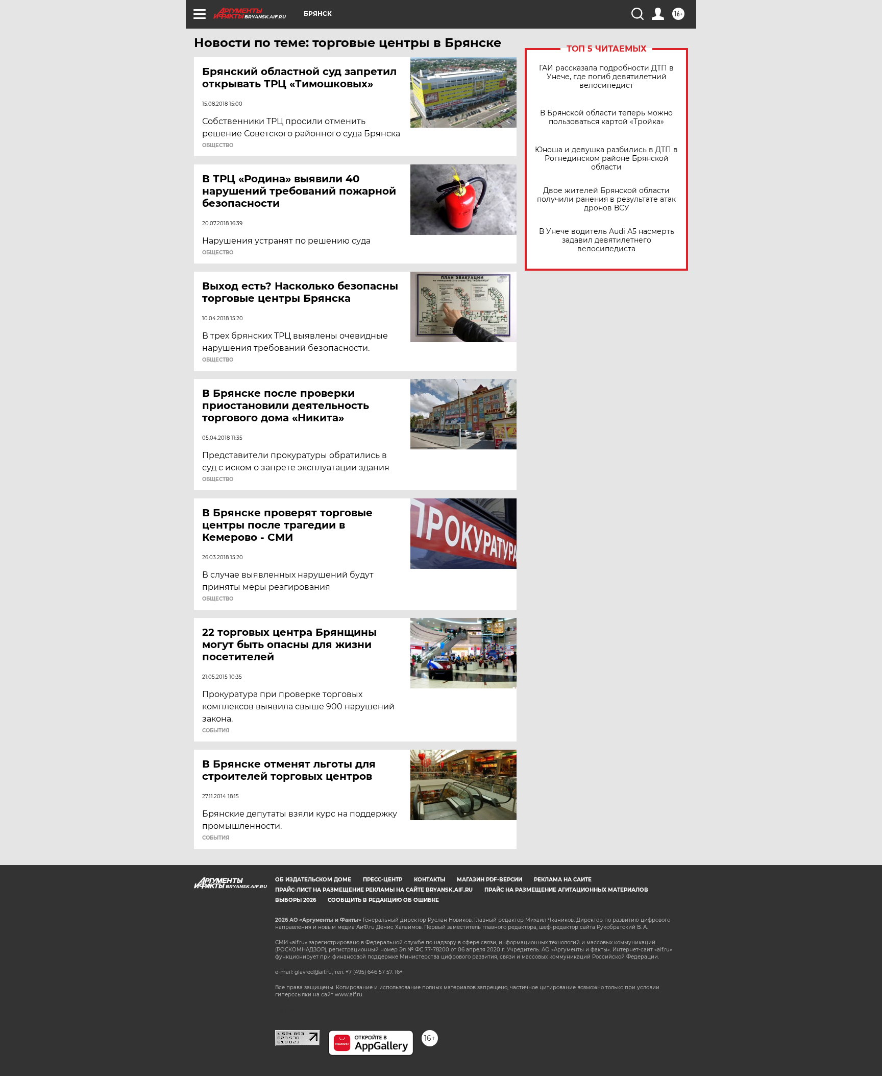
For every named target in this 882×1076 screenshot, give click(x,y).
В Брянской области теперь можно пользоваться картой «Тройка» (606, 117)
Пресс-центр (382, 879)
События (215, 730)
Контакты (429, 879)
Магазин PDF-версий (489, 879)
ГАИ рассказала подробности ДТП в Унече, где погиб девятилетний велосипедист (606, 77)
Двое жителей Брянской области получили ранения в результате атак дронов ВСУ (606, 199)
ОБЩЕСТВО (217, 145)
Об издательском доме (313, 879)
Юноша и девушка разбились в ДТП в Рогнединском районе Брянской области (606, 159)
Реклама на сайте (563, 879)
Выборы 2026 (295, 900)
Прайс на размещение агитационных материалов (566, 890)
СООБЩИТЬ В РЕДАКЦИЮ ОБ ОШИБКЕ (383, 900)
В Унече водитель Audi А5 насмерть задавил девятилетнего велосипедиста (606, 240)
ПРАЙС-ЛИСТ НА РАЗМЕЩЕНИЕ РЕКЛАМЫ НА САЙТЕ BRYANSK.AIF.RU (374, 890)
